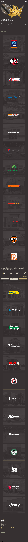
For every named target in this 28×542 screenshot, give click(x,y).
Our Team (2, 529)
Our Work (12, 528)
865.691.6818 (2, 525)
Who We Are (2, 528)
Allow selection (14, 278)
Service (12, 33)
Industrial (16, 33)
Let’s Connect (13, 529)
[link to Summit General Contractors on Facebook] (4, 532)
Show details (24, 276)
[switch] (11, 273)
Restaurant (8, 33)
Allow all (23, 278)
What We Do (13, 527)
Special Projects (21, 33)
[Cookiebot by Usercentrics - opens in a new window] (24, 263)
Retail (5, 33)
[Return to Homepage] (3, 2)
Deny (5, 278)
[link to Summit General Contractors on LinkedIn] (2, 532)
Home (2, 527)
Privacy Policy (2, 536)
